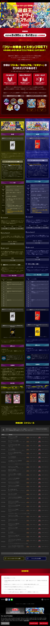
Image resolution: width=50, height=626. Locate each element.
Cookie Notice (26, 620)
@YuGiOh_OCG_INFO (15, 164)
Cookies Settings (5, 623)
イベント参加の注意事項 (37, 212)
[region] (25, 620)
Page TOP (46, 599)
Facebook (9, 600)
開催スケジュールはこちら (25, 40)
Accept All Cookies (34, 623)
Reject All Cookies (43, 623)
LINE (12, 600)
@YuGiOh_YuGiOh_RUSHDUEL (34, 164)
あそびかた (9, 209)
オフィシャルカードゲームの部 (14, 558)
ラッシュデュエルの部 (36, 558)
